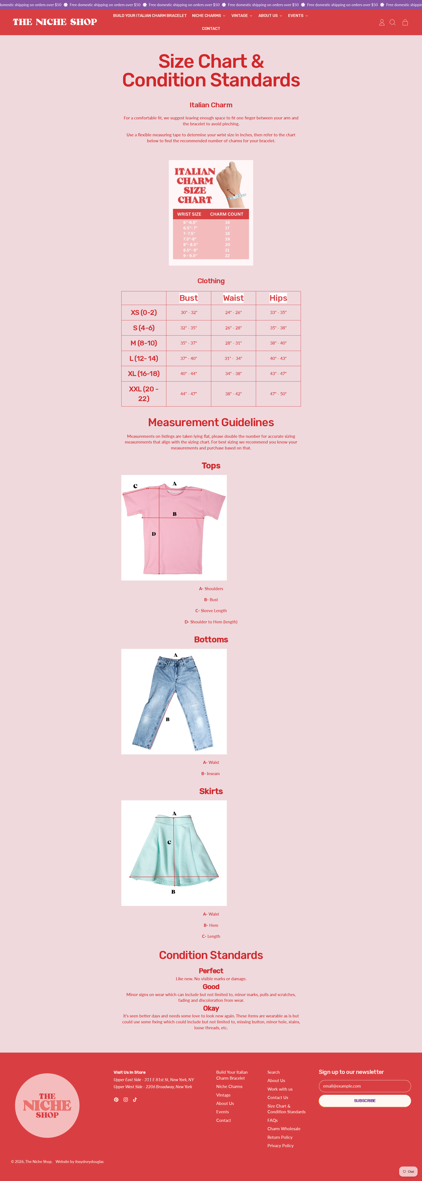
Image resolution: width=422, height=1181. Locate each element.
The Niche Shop (38, 1161)
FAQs (272, 1120)
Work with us (280, 1089)
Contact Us (277, 1097)
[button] (392, 22)
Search (273, 1072)
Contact (211, 28)
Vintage (223, 1094)
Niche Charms (229, 1086)
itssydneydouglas (89, 1161)
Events (222, 1111)
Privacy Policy (280, 1145)
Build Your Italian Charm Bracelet (150, 15)
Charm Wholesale (283, 1128)
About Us (225, 1103)
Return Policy (280, 1137)
